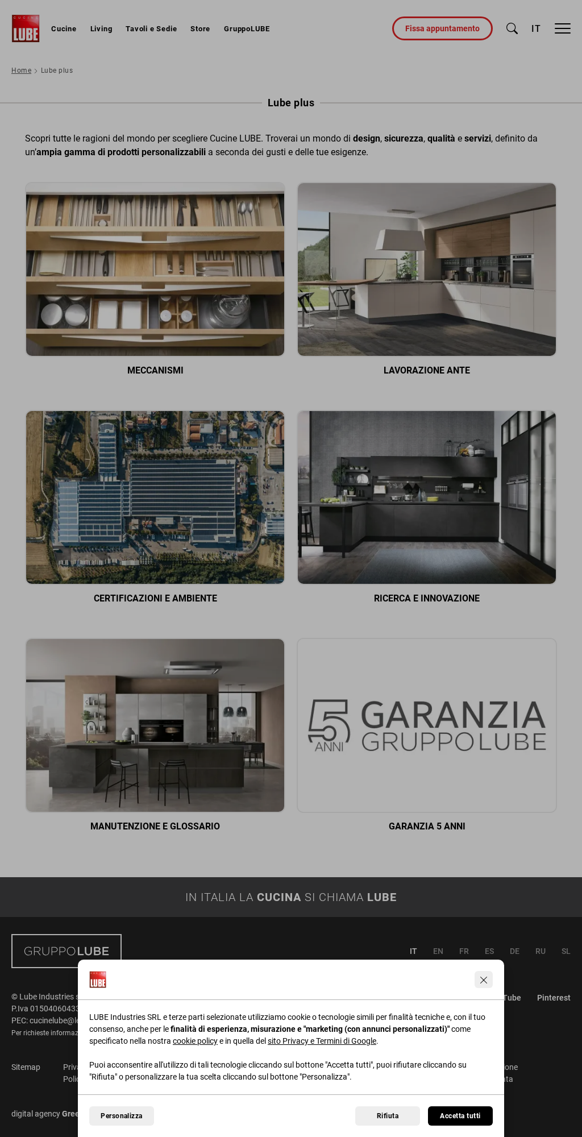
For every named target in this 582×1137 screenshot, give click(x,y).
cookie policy (195, 1040)
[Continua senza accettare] (484, 979)
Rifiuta (387, 1116)
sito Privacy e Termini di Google (322, 1040)
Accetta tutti (460, 1116)
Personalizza (122, 1116)
